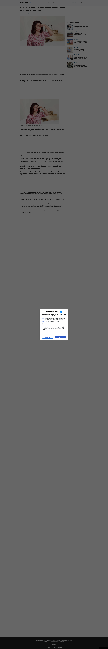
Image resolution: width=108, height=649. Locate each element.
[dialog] (54, 324)
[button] (54, 324)
